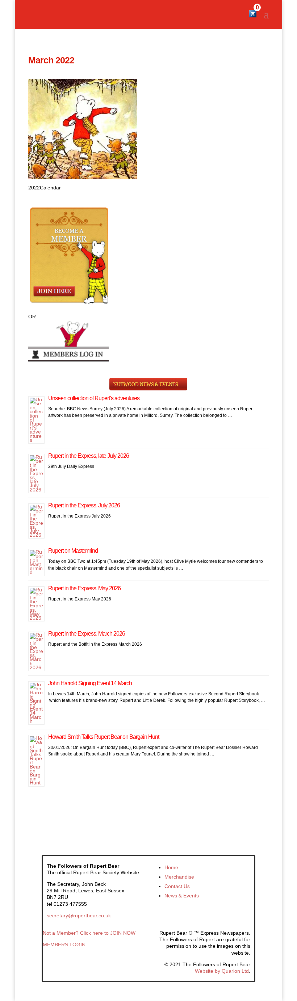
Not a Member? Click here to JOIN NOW (89, 933)
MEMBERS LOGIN (64, 944)
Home (171, 867)
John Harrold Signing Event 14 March (90, 683)
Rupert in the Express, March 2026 (86, 634)
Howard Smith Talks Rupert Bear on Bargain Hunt (103, 737)
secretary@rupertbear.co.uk (79, 915)
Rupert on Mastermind (73, 551)
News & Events (181, 896)
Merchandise (179, 877)
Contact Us (177, 886)
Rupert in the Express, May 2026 (84, 588)
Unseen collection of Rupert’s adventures (93, 398)
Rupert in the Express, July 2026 (84, 505)
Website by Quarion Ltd (222, 971)
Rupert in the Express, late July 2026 (88, 456)
